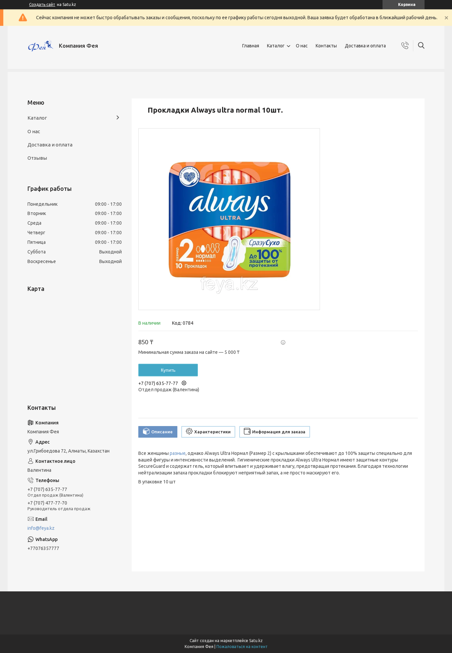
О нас (302, 45)
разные (178, 453)
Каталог (276, 45)
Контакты (326, 45)
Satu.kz (256, 640)
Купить (168, 370)
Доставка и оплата (365, 45)
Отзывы (37, 158)
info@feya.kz (41, 528)
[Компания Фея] (40, 45)
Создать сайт (42, 4)
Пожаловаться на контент (242, 646)
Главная (250, 45)
